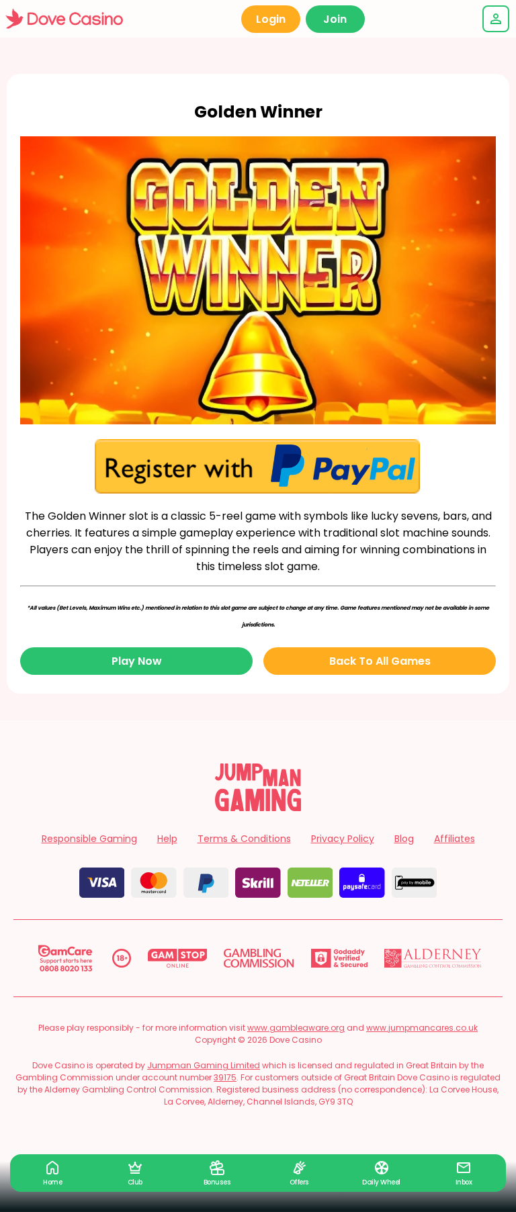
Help (167, 838)
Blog (404, 838)
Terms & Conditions (244, 838)
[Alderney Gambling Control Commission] (433, 958)
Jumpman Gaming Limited (203, 1065)
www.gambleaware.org (296, 1027)
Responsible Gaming (89, 838)
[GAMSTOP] (178, 958)
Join (335, 19)
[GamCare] (65, 958)
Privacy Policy (342, 838)
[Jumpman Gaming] (258, 807)
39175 (225, 1077)
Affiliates (454, 838)
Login (271, 19)
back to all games (380, 661)
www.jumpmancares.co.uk (422, 1027)
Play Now (137, 661)
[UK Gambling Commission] (259, 958)
